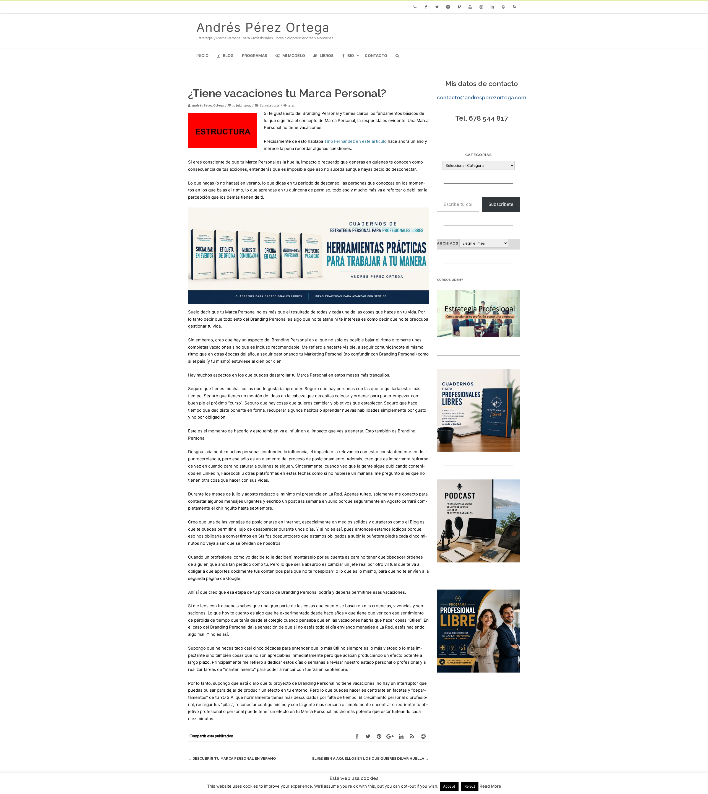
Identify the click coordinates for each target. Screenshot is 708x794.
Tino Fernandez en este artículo (355, 141)
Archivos (447, 243)
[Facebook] (425, 7)
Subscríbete (500, 204)
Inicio (202, 55)
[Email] (503, 7)
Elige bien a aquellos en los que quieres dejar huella (370, 758)
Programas (254, 55)
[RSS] (514, 7)
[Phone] (414, 7)
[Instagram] (481, 7)
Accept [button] (449, 786)
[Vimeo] (459, 7)
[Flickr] (448, 7)
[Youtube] (470, 7)
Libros (327, 55)
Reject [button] (469, 786)
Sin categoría (269, 105)
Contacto (376, 55)
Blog (228, 55)
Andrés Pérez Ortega (263, 27)
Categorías (478, 155)
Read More (490, 786)
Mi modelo (293, 55)
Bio (350, 55)
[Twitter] (436, 7)
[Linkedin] (492, 7)
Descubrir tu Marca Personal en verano (232, 758)
